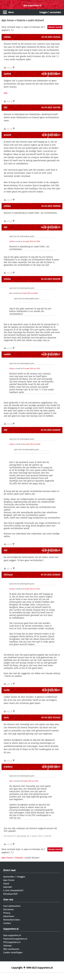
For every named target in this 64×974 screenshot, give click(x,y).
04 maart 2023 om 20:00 (29, 293)
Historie (20, 20)
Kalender (7, 887)
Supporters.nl (11, 928)
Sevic (6, 717)
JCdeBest (8, 767)
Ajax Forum (8, 20)
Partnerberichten (11, 919)
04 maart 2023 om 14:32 (31, 589)
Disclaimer (8, 909)
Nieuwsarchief (10, 894)
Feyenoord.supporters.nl (15, 939)
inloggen (43, 12)
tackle (7, 690)
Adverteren (8, 916)
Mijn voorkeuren (11, 949)
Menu (11, 12)
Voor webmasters (12, 906)
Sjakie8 (7, 74)
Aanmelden (8, 876)
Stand (6, 883)
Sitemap (7, 945)
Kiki (5, 107)
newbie (7, 354)
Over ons (8, 899)
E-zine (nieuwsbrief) (13, 890)
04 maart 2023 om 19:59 (31, 241)
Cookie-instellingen (13, 952)
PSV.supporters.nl (11, 942)
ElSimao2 (8, 574)
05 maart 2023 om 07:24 (29, 781)
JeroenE (7, 135)
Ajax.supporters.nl (12, 935)
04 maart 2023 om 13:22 (31, 369)
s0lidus (7, 37)
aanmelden (55, 12)
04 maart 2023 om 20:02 (31, 444)
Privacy (6, 913)
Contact (7, 923)
